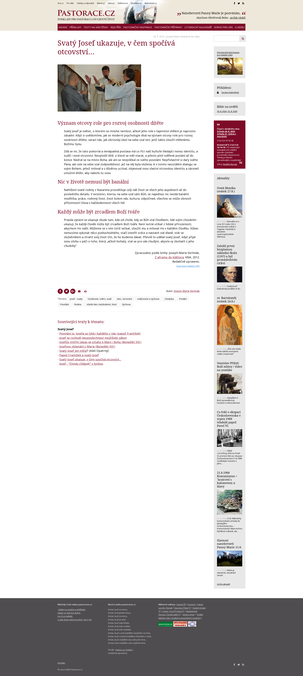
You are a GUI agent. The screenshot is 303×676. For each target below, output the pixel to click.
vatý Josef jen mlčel (74, 351)
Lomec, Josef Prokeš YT (173, 611)
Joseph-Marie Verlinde (177, 36)
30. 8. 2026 (222, 111)
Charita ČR (181, 604)
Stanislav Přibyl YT (182, 608)
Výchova (126, 304)
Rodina (77, 304)
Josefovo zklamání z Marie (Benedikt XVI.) (87, 346)
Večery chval (188, 614)
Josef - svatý (76, 298)
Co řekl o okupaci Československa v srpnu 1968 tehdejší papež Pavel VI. (229, 419)
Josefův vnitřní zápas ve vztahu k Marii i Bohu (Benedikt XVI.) (100, 342)
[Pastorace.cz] (86, 15)
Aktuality (223, 178)
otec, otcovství (124, 298)
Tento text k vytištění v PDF (188, 266)
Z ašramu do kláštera (169, 257)
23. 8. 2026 (232, 111)
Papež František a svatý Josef (79, 355)
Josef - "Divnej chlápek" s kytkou (81, 364)
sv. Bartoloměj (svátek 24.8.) (226, 299)
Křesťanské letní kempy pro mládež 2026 (228, 53)
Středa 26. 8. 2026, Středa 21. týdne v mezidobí (226, 134)
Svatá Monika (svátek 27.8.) (226, 189)
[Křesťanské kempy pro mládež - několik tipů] (229, 66)
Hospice (191, 604)
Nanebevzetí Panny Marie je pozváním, (211, 13)
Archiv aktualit (223, 584)
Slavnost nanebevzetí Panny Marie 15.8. (229, 543)
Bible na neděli (227, 106)
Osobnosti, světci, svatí (99, 298)
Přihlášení (224, 88)
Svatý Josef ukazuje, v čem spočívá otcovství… (90, 359)
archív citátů (237, 17)
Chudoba (169, 298)
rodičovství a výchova (148, 298)
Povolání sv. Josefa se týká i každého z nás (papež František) (99, 333)
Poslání (183, 298)
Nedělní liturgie (230, 164)
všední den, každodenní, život (102, 304)
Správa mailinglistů (230, 92)
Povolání (64, 304)
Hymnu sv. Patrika (124, 649)
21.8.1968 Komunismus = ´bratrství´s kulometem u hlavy (227, 479)
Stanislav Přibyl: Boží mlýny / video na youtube (229, 366)
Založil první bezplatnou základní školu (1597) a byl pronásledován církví (227, 254)
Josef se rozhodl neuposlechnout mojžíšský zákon (93, 338)
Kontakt (61, 662)
